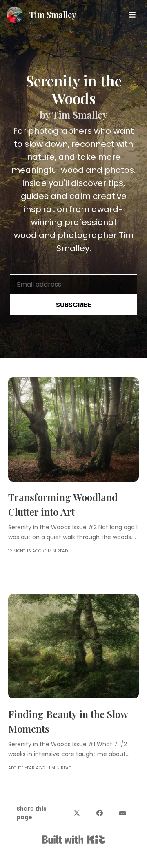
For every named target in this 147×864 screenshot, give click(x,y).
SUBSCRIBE (73, 304)
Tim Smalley (52, 14)
